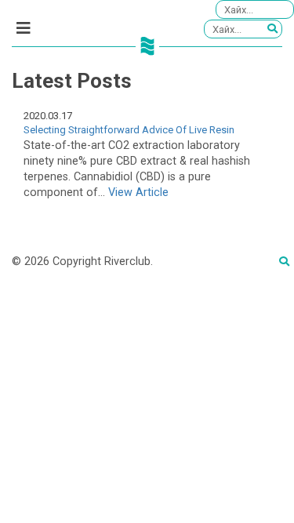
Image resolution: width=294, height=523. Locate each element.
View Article (138, 192)
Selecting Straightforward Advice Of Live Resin (129, 130)
